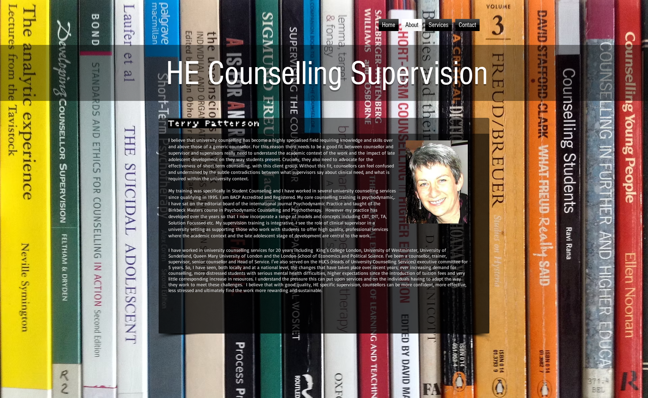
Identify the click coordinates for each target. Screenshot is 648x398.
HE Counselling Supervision (327, 73)
